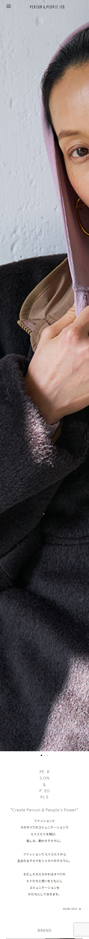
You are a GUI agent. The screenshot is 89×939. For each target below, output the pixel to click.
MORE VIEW (70, 909)
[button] (41, 755)
